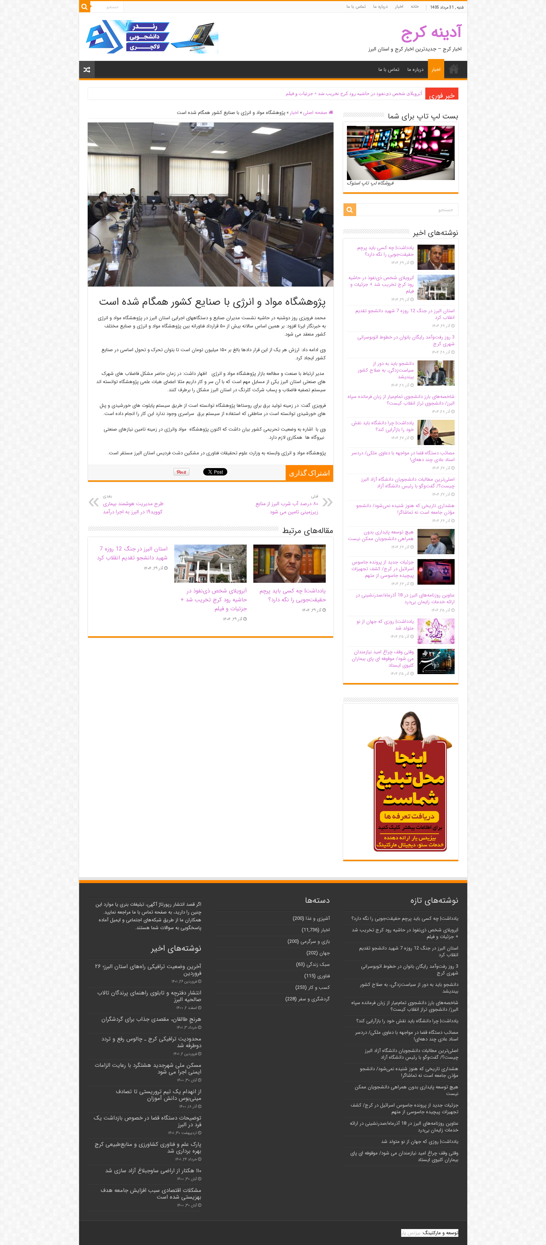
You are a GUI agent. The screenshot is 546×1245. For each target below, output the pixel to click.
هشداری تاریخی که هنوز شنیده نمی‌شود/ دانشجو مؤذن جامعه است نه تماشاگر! (405, 509)
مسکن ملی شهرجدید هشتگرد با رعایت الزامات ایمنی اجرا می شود (148, 1068)
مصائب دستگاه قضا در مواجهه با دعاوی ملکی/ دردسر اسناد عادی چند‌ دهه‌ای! (403, 456)
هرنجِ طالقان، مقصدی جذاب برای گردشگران (151, 1019)
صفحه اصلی (316, 113)
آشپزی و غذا (318, 918)
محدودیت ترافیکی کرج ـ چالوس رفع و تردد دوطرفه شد (151, 1042)
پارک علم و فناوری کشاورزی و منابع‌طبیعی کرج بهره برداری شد (148, 1148)
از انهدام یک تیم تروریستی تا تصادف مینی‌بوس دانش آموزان (158, 1095)
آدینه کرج (431, 32)
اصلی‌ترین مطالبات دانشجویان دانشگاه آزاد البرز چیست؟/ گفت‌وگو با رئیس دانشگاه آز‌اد (408, 483)
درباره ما (380, 6)
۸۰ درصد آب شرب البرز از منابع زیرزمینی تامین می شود (287, 504)
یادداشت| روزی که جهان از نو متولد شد (385, 625)
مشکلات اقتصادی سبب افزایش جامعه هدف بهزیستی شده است (151, 1194)
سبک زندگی (318, 964)
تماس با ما (356, 6)
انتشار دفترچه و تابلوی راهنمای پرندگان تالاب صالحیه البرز (149, 996)
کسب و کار (319, 987)
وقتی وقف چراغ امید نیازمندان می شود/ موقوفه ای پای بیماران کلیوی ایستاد (383, 658)
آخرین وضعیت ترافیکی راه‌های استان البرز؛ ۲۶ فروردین (148, 970)
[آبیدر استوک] (151, 36)
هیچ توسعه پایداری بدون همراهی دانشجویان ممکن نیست (381, 535)
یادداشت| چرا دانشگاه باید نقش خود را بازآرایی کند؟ (382, 426)
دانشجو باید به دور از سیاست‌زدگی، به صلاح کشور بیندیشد (386, 370)
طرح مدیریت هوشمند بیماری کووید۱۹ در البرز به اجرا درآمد (133, 504)
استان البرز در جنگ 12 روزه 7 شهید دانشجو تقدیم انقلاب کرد (132, 553)
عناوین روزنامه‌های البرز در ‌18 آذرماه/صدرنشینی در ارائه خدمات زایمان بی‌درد (405, 598)
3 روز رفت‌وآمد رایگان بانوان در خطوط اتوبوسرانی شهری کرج (406, 340)
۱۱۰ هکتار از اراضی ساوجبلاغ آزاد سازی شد (153, 1170)
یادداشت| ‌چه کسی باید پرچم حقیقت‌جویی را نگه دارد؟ (293, 595)
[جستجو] (84, 6)
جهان (324, 953)
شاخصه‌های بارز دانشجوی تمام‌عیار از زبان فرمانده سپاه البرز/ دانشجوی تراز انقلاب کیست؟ (401, 400)
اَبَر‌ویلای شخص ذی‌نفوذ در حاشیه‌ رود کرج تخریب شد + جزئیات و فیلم (354, 93)
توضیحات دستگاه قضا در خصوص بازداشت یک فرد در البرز (147, 1121)
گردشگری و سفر (314, 999)
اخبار (399, 6)
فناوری (323, 976)
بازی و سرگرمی (315, 941)
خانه (415, 6)
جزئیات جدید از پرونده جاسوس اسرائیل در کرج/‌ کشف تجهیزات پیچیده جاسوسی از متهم (382, 568)
